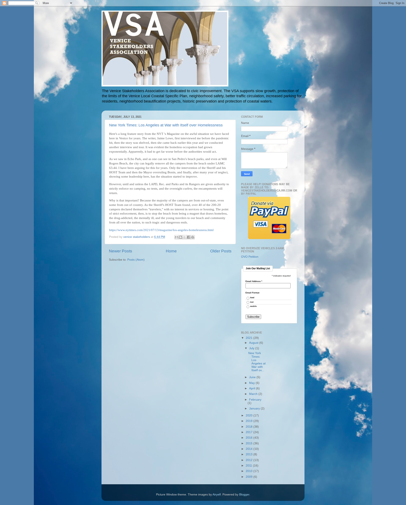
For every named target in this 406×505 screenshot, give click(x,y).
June (252, 377)
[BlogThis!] (180, 237)
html (252, 298)
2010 (249, 471)
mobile (253, 306)
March (253, 394)
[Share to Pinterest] (193, 237)
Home (171, 251)
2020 (249, 415)
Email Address (254, 281)
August (254, 342)
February (255, 399)
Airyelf (217, 494)
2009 (249, 476)
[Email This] (176, 237)
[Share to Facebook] (189, 237)
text (252, 302)
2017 (249, 432)
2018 (249, 426)
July (252, 348)
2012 (249, 460)
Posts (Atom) (136, 259)
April (252, 388)
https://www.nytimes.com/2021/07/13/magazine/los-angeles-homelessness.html (161, 230)
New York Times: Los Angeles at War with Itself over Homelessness (166, 125)
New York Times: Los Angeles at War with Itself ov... (257, 362)
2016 (249, 437)
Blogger (244, 494)
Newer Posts (120, 251)
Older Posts (221, 251)
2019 (249, 421)
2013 (249, 454)
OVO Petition (249, 256)
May (252, 383)
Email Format (252, 293)
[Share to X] (184, 237)
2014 (249, 448)
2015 (249, 443)
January (255, 408)
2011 (249, 465)
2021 (249, 337)
